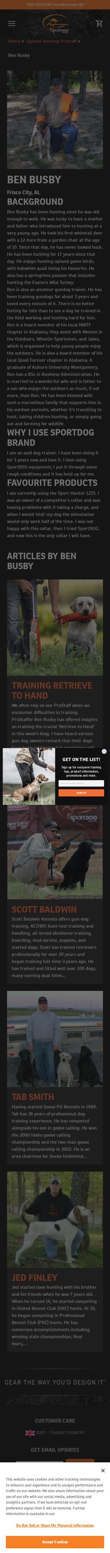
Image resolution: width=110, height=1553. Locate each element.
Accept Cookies (55, 1541)
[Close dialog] (104, 751)
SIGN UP (81, 793)
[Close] (103, 1470)
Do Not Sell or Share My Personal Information (55, 1525)
